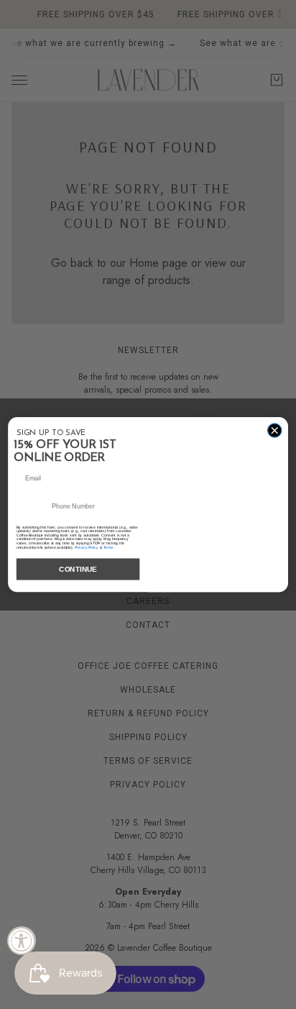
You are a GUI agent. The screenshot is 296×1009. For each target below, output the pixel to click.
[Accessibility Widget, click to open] (21, 940)
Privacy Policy (86, 547)
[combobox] (33, 506)
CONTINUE (77, 569)
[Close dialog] (274, 430)
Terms (108, 547)
